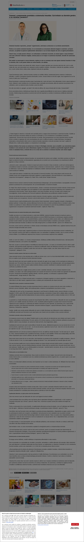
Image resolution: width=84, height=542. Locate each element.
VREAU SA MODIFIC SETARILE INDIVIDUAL (74, 528)
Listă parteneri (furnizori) (43, 524)
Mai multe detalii (9, 522)
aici (33, 532)
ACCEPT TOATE (75, 524)
